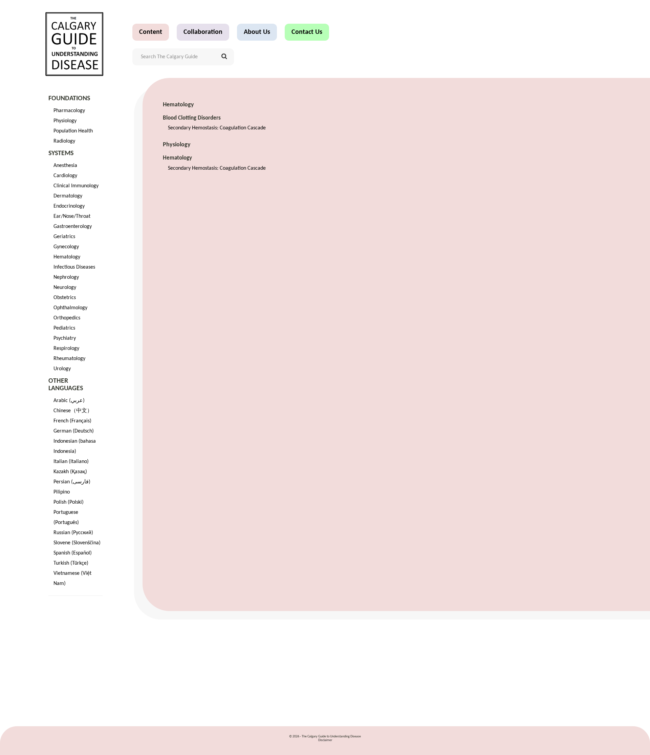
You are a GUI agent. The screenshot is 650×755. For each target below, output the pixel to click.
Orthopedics (66, 318)
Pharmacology (69, 110)
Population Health (73, 131)
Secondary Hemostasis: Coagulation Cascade (217, 128)
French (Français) (72, 421)
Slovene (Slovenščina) (77, 543)
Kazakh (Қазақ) (70, 472)
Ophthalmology (70, 308)
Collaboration (202, 32)
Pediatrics (64, 328)
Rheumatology (69, 358)
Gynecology (66, 247)
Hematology (66, 257)
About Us (257, 32)
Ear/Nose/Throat (71, 216)
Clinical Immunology (76, 186)
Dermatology (67, 196)
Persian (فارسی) (71, 482)
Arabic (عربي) (69, 400)
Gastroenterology (72, 226)
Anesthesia (65, 165)
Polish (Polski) (68, 502)
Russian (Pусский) (73, 533)
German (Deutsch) (73, 431)
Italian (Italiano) (71, 461)
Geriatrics (64, 236)
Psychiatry (64, 338)
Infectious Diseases (74, 267)
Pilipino (61, 492)
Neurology (64, 287)
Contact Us (306, 32)
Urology (62, 369)
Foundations (69, 98)
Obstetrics (64, 297)
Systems (60, 153)
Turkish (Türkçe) (70, 563)
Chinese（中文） (72, 411)
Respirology (66, 348)
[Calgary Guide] (74, 44)
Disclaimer (325, 740)
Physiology (65, 121)
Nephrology (66, 277)
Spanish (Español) (72, 553)
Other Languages (65, 385)
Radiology (64, 141)
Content (150, 32)
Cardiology (65, 176)
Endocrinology (69, 206)
